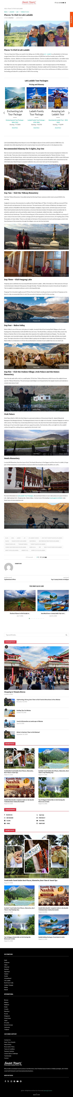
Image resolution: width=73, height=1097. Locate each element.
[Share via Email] (45, 557)
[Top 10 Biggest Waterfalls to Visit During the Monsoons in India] (53, 787)
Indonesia (7, 1027)
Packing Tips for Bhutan (24, 710)
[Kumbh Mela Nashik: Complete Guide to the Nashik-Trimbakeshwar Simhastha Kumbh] (19, 787)
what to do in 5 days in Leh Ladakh (53, 547)
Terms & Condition (9, 1049)
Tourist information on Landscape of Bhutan (30, 721)
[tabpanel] (15, 108)
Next (69, 113)
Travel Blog (32, 547)
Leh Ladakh (7, 980)
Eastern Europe (8, 1025)
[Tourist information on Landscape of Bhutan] (9, 724)
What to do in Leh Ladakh (12, 550)
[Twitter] (57, 2)
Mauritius (6, 1011)
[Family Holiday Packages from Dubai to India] (53, 924)
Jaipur (5, 964)
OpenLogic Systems (48, 1090)
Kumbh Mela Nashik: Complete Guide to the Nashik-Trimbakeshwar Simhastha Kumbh (19, 800)
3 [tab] (34, 134)
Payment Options (9, 1051)
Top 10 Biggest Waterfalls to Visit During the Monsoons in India (51, 800)
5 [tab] (37, 134)
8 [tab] (40, 134)
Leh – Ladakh (47, 54)
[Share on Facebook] (40, 557)
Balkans (6, 1002)
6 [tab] (38, 134)
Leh (24, 538)
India (5, 8)
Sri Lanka (6, 1022)
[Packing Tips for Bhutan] (9, 713)
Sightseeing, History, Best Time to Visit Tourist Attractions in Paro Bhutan (38, 699)
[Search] (68, 2)
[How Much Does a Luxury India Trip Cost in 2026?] (53, 600)
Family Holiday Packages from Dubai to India (51, 937)
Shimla (6, 987)
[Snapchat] (65, 2)
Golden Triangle (8, 985)
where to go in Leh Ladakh (38, 550)
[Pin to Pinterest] (44, 557)
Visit (40, 547)
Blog (6, 538)
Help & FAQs (7, 1044)
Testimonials (7, 1056)
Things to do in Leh (10, 544)
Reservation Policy (9, 1046)
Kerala (6, 976)
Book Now (15, 127)
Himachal (6, 967)
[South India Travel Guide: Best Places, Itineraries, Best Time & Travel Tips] (19, 758)
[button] (6, 604)
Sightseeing (32, 541)
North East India (8, 983)
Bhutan (6, 1000)
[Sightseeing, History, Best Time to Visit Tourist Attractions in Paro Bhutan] (9, 702)
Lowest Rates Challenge (11, 1053)
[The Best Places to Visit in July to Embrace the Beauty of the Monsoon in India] (20, 600)
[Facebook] (55, 2)
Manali (6, 989)
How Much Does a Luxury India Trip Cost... (53, 613)
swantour (11, 17)
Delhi (5, 960)
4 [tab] (35, 134)
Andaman (6, 962)
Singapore (7, 1016)
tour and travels (22, 544)
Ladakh (19, 538)
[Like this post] (38, 557)
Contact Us (7, 1040)
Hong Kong (7, 1018)
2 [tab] (33, 134)
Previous (4, 113)
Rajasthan (7, 971)
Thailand (6, 1029)
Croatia (6, 1009)
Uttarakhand (7, 978)
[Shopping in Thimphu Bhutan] (36, 668)
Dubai (5, 1007)
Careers (6, 1058)
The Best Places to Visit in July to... (20, 613)
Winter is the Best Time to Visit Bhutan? (28, 732)
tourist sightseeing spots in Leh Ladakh (15, 547)
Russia (6, 1013)
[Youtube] (63, 2)
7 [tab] (39, 134)
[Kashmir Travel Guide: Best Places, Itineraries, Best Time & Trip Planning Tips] (53, 758)
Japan (5, 1020)
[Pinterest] (61, 2)
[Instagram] (59, 2)
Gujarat (6, 974)
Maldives (6, 1004)
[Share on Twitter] (42, 557)
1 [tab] (32, 134)
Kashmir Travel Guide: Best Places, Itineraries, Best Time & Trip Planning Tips (53, 771)
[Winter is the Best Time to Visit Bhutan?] (9, 735)
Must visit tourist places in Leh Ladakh (52, 538)
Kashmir (6, 969)
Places (7, 541)
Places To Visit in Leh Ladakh (19, 541)
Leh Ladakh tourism (33, 538)
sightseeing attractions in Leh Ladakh (49, 541)
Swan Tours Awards (9, 1042)
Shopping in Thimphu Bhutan (14, 692)
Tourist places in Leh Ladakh (37, 544)
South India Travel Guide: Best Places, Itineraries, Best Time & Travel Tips (18, 771)
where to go (25, 550)
